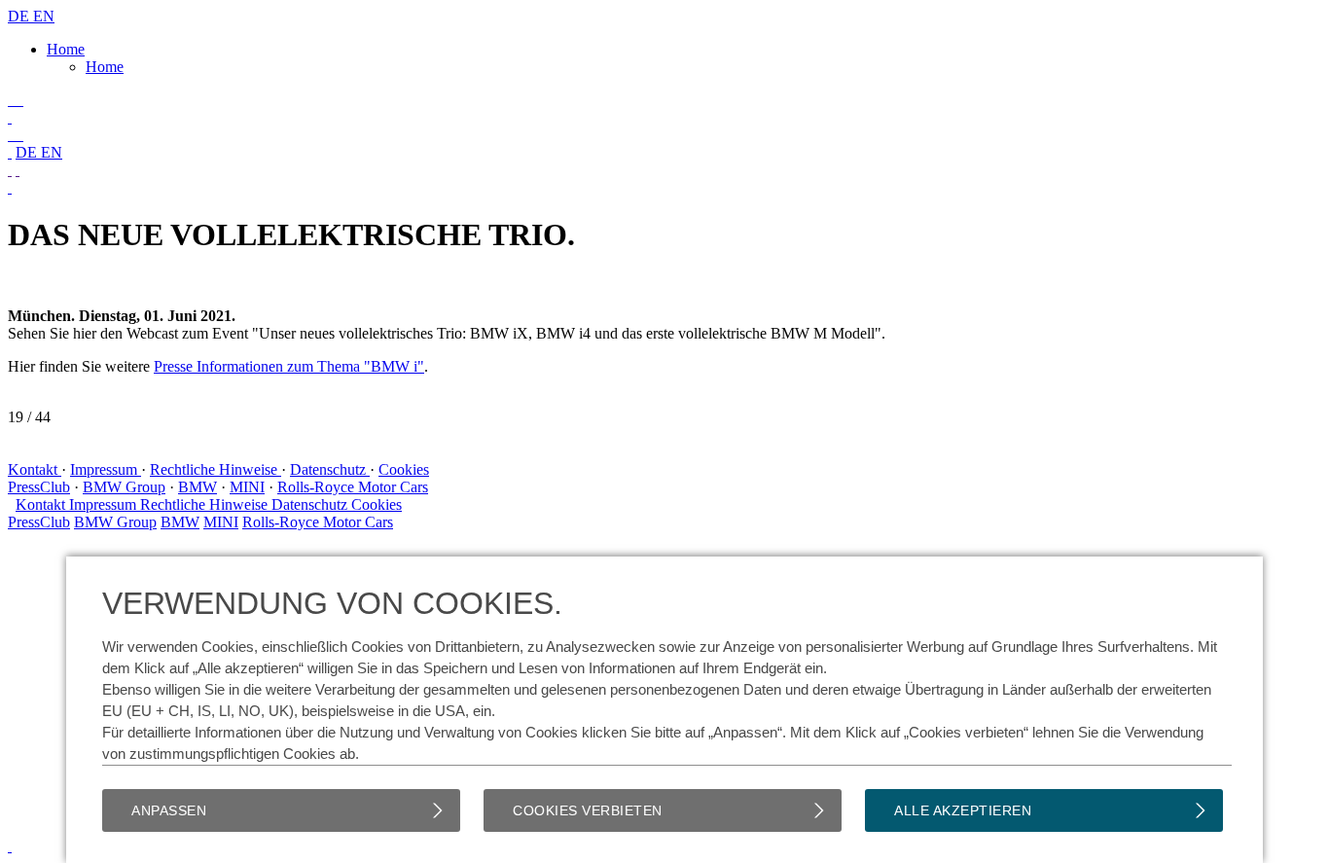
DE (20, 16)
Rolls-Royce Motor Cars (352, 487)
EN (43, 16)
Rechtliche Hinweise (215, 469)
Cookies (403, 469)
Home (66, 49)
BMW (197, 487)
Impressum (105, 469)
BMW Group (124, 487)
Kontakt (34, 469)
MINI (247, 487)
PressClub (39, 487)
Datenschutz (330, 469)
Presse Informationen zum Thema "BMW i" (289, 366)
